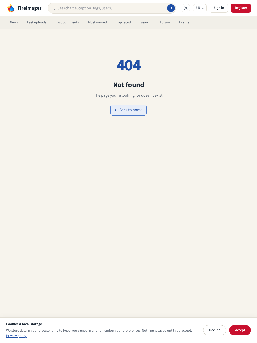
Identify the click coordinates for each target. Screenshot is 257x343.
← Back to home (128, 110)
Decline (214, 330)
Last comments (67, 22)
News (14, 22)
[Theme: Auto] (186, 8)
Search (145, 22)
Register (241, 7)
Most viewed (97, 22)
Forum (165, 22)
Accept (240, 330)
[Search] (171, 8)
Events (184, 22)
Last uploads (36, 22)
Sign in (219, 7)
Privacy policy (16, 335)
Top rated (123, 22)
